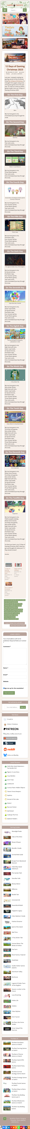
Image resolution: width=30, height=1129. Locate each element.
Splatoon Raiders (12, 819)
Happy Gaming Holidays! (18, 569)
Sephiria (9, 795)
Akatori (9, 803)
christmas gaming (9, 605)
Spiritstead (10, 811)
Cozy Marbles (11, 776)
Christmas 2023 (8, 603)
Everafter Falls (16, 878)
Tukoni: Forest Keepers (14, 791)
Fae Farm (14, 949)
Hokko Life (15, 1000)
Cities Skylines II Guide (18, 916)
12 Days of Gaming (20, 600)
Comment (7, 646)
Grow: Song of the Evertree (17, 1029)
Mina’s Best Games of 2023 (17, 626)
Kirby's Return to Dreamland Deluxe (13, 609)
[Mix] (16, 1127)
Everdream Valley (17, 971)
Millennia (14, 889)
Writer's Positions (12, 724)
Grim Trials (10, 780)
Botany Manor (16, 884)
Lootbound (10, 784)
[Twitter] (6, 1127)
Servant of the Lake (13, 799)
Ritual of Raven (16, 842)
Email (5, 675)
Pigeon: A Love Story (13, 772)
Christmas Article (17, 603)
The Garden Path (17, 873)
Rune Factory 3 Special (18, 955)
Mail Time (15, 932)
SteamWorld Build (17, 905)
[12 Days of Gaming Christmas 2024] (9, 564)
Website (5, 681)
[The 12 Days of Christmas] (9, 583)
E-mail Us (10, 719)
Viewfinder (15, 960)
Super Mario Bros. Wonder (10, 615)
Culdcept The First (12, 815)
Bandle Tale (15, 894)
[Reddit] (13, 1127)
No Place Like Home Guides (18, 1023)
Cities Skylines (16, 1011)
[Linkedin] (8, 1127)
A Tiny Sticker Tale (8, 602)
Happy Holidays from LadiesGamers (14, 623)
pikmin (20, 611)
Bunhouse (15, 977)
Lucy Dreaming (16, 995)
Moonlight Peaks (17, 831)
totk (17, 619)
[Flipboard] (21, 1127)
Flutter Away (18, 605)
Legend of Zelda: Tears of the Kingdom (18, 984)
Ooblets (14, 1006)
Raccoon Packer (12, 807)
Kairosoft (15, 607)
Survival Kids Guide (17, 854)
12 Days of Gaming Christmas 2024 (7, 571)
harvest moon (8, 607)
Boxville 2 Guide (16, 848)
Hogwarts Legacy (17, 911)
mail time (16, 611)
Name (5, 668)
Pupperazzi (7, 613)
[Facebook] (3, 1127)
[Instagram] (23, 1127)
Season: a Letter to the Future (18, 990)
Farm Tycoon (16, 1017)
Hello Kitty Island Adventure (17, 868)
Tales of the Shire (17, 837)
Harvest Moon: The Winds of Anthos (17, 944)
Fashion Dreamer (17, 921)
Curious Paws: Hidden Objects (16, 787)
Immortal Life (16, 900)
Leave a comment (17, 73)
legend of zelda (8, 611)
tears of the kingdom (9, 617)
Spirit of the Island (17, 927)
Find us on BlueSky (12, 755)
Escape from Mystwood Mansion (19, 862)
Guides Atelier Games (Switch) (18, 967)
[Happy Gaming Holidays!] (18, 564)
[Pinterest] (11, 1127)
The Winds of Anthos (9, 619)
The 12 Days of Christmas (8, 588)
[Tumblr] (26, 1127)
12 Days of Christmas (9, 600)
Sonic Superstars (15, 613)
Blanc (15, 602)
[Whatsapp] (18, 1127)
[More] (28, 1127)
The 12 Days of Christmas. (15, 81)
